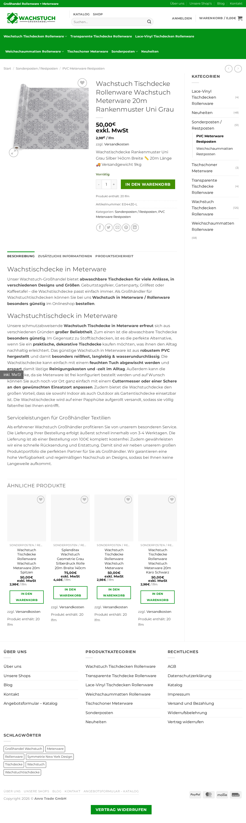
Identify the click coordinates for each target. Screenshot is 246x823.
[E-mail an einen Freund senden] (117, 228)
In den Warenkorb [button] (26, 597)
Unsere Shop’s (201, 3)
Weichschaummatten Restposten (214, 151)
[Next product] (228, 68)
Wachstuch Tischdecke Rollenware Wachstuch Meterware (114, 559)
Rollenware (14, 756)
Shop (98, 14)
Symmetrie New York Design (49, 756)
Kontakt (236, 3)
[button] (182, 18)
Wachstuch (36, 764)
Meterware (55, 749)
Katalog (81, 14)
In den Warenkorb (147, 184)
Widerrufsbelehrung (187, 712)
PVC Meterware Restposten (83, 68)
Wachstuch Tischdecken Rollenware (34, 36)
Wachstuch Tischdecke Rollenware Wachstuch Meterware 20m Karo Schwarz (157, 561)
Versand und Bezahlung (191, 703)
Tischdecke (14, 764)
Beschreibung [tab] (21, 256)
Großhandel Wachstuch (23, 749)
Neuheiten (150, 51)
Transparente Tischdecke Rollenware (101, 36)
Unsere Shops (17, 676)
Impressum (179, 694)
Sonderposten (123, 51)
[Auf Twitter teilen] (109, 228)
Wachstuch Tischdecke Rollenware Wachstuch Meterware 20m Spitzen (26, 561)
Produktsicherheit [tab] (114, 256)
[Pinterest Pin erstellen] (126, 228)
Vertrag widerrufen (186, 722)
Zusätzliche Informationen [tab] (65, 256)
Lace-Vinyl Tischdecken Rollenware (164, 36)
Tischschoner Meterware (87, 51)
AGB (172, 666)
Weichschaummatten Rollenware (33, 51)
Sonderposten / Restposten (37, 68)
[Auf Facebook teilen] (100, 228)
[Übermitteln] (149, 22)
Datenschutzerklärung (189, 676)
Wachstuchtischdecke (22, 772)
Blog (221, 3)
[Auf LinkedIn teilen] (135, 228)
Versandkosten (116, 144)
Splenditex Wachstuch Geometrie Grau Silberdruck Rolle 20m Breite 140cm (70, 559)
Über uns (177, 3)
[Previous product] (238, 68)
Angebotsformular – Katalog (30, 703)
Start (7, 68)
